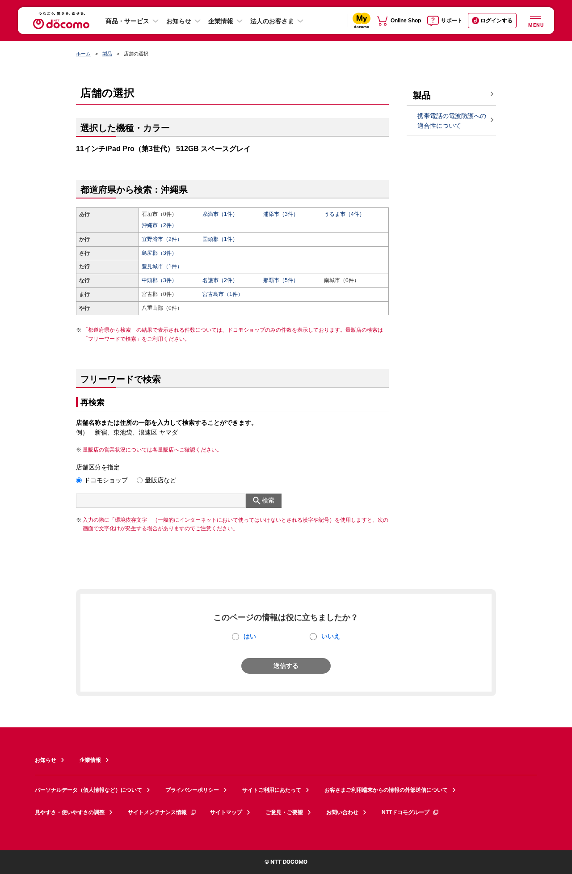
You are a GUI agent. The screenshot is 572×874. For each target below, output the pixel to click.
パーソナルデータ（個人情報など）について (88, 790)
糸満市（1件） (220, 214)
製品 (107, 53)
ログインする (496, 20)
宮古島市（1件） (222, 294)
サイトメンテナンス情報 (157, 812)
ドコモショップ (106, 480)
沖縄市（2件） (159, 225)
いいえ (330, 636)
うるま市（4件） (344, 214)
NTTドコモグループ (405, 812)
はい (250, 636)
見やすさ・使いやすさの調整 (70, 812)
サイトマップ (226, 812)
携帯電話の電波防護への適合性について (451, 121)
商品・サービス (127, 21)
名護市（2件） (220, 280)
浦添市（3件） (281, 214)
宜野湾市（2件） (162, 239)
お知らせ (178, 21)
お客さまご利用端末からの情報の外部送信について (386, 790)
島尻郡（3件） (159, 253)
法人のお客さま (272, 21)
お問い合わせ (342, 812)
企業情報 (220, 21)
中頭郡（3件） (159, 280)
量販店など (160, 480)
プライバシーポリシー (192, 790)
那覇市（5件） (281, 280)
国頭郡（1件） (220, 239)
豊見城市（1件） (162, 266)
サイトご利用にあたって (271, 790)
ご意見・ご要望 (284, 812)
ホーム (83, 53)
